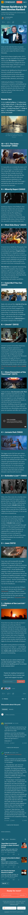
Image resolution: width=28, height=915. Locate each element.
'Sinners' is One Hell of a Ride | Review (10, 859)
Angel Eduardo (11, 852)
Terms (22, 903)
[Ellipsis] (26, 723)
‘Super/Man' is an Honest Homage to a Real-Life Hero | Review (10, 845)
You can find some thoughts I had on (11, 366)
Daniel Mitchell (8, 723)
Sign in (25, 2)
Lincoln (24, 366)
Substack (6, 912)
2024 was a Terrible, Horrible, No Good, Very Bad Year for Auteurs (9, 875)
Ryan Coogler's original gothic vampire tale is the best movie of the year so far (9, 862)
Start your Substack (10, 908)
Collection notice (14, 904)
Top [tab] (3, 839)
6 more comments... (6, 831)
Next (23, 699)
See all (4, 883)
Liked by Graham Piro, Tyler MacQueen (14, 754)
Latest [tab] (6, 839)
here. (2, 368)
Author (6, 725)
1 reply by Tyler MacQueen (12, 747)
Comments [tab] (4, 709)
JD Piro (6, 752)
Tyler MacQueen (9, 17)
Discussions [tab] (12, 839)
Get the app (21, 908)
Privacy (18, 903)
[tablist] (7, 709)
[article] (14, 849)
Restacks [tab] (11, 709)
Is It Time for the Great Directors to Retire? (8, 871)
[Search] (25, 839)
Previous (6, 699)
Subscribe (19, 2)
